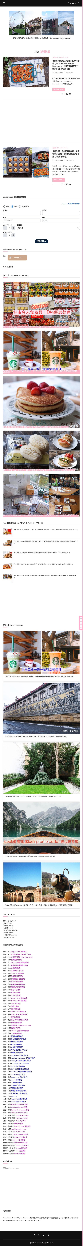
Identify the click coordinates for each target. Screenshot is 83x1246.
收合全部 (13, 921)
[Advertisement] (41, 121)
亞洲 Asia (8, 923)
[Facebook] (68, 3)
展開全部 (6, 921)
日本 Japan (9, 928)
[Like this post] (62, 94)
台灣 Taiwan (9, 926)
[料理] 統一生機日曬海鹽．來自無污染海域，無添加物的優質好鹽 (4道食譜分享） (66, 154)
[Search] (79, 3)
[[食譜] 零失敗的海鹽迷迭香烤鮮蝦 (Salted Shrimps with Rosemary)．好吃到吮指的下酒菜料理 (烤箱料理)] (26, 72)
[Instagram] (70, 3)
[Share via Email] (70, 94)
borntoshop (58, 72)
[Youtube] (73, 3)
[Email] (75, 3)
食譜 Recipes (9, 937)
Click (81, 623)
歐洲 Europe (9, 933)
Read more (58, 89)
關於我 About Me (11, 935)
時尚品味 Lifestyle (11, 930)
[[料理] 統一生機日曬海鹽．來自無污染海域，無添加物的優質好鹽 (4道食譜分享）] (26, 162)
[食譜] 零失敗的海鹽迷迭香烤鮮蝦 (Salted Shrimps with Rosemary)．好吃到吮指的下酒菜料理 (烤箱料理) (66, 65)
